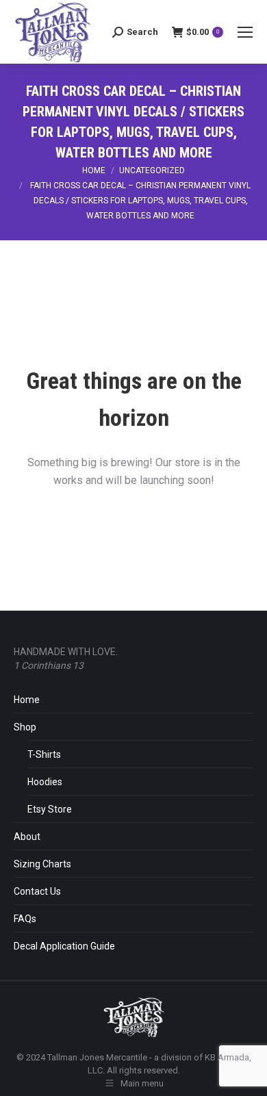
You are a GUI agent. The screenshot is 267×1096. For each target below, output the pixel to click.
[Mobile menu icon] (245, 32)
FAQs (25, 918)
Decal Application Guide (64, 946)
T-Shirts (44, 754)
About (27, 836)
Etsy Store (49, 809)
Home (27, 699)
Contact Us (37, 891)
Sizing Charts (42, 863)
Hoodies (44, 781)
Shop (25, 727)
